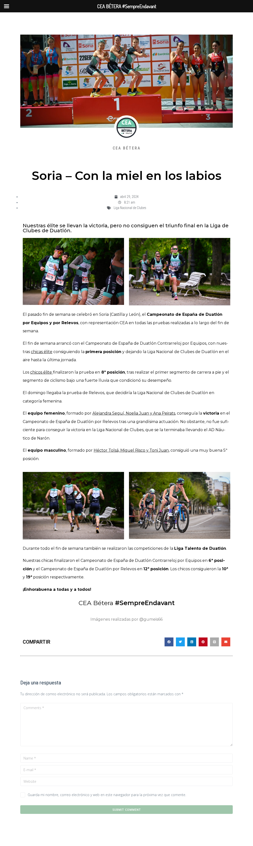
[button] (169, 641)
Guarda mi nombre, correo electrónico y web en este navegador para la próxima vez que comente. (107, 794)
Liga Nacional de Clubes (130, 208)
